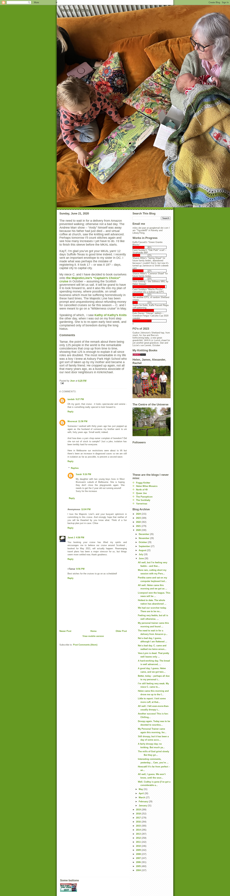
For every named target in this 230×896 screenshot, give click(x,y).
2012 (138, 838)
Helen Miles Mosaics (146, 486)
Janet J (71, 537)
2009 (138, 850)
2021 (138, 526)
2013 (138, 834)
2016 (138, 821)
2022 (138, 522)
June (141, 558)
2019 (138, 809)
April (141, 793)
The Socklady (143, 500)
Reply (70, 411)
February (144, 801)
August (143, 550)
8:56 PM (80, 569)
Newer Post (65, 631)
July (141, 554)
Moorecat (72, 421)
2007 (138, 858)
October (143, 542)
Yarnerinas (141, 503)
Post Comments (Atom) (85, 644)
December (144, 534)
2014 (138, 830)
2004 (138, 870)
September (145, 546)
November (144, 538)
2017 (138, 817)
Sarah (79, 474)
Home (93, 631)
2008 (138, 854)
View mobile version (93, 636)
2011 (138, 842)
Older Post (121, 631)
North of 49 (141, 489)
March (142, 797)
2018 (138, 813)
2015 (138, 826)
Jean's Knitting (75, 10)
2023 (138, 518)
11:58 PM (82, 421)
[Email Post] (93, 383)
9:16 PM (87, 474)
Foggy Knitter (143, 482)
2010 (138, 846)
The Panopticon (144, 496)
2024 (138, 514)
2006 (138, 862)
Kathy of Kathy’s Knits (110, 315)
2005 (138, 866)
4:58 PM (80, 537)
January (143, 805)
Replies (75, 468)
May (141, 789)
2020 (138, 530)
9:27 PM (80, 399)
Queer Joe (141, 493)
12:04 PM (86, 509)
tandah (71, 399)
